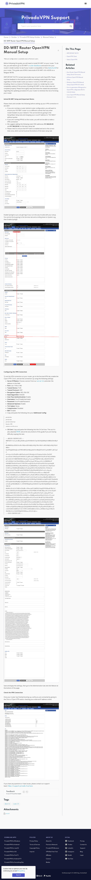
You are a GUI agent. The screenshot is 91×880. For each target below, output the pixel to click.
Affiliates (48, 855)
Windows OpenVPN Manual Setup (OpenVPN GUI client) (75, 83)
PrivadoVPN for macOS (11, 848)
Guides (14, 37)
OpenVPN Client (72, 56)
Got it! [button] (18, 875)
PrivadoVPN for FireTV (11, 855)
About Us (49, 841)
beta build (52, 68)
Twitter (70, 844)
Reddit (70, 855)
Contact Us (83, 844)
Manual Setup (48, 37)
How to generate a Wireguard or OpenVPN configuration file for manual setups (76, 90)
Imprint (32, 851)
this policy (21, 871)
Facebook (71, 841)
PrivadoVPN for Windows (12, 841)
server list (40, 381)
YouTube (70, 858)
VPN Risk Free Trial (52, 851)
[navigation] (86, 4)
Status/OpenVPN (72, 59)
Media (48, 862)
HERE (18, 432)
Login (82, 855)
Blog (81, 851)
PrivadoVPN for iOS (10, 851)
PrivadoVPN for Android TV (12, 858)
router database (35, 65)
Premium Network (51, 844)
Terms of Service (35, 844)
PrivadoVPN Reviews (52, 848)
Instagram (71, 851)
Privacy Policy (34, 841)
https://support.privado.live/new (20, 786)
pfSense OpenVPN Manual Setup (75, 78)
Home (6, 37)
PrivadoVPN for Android (11, 844)
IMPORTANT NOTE (73, 53)
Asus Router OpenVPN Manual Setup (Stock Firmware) (76, 73)
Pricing (82, 841)
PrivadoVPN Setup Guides (30, 37)
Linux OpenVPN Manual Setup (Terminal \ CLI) (76, 96)
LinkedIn (70, 848)
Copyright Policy (35, 848)
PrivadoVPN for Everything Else (14, 862)
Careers (48, 858)
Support (82, 848)
